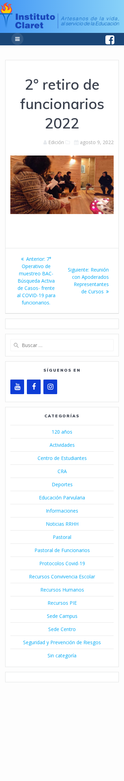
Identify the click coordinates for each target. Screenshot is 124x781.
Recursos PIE (62, 603)
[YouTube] (17, 387)
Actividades (62, 445)
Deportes (62, 484)
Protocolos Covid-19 (62, 563)
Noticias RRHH (62, 524)
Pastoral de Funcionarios (62, 550)
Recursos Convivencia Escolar (62, 576)
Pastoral (62, 537)
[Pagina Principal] (59, 26)
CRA (62, 471)
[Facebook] (34, 387)
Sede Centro (62, 629)
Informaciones (62, 510)
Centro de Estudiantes (62, 458)
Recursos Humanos (62, 589)
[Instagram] (50, 387)
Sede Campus (62, 616)
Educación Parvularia (62, 497)
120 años (62, 431)
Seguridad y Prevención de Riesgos (62, 642)
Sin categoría (62, 655)
